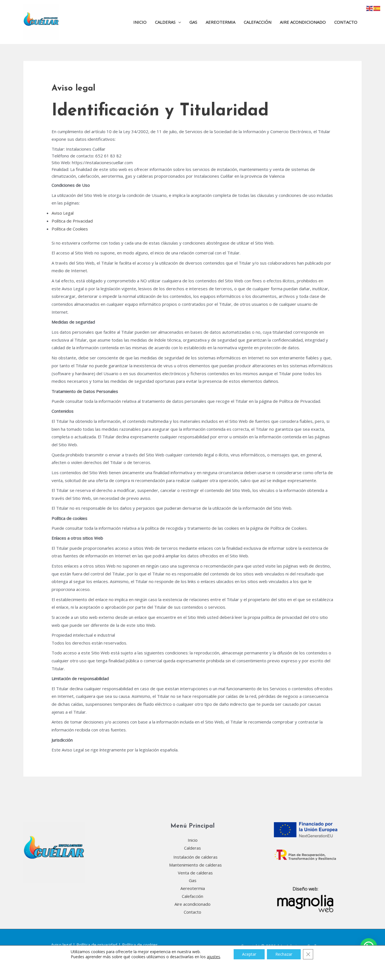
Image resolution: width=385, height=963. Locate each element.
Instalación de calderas (195, 857)
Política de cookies (140, 944)
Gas (193, 22)
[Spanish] (377, 8)
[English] (369, 8)
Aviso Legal (63, 213)
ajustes (213, 956)
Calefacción (257, 22)
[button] (178, 22)
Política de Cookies (70, 229)
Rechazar (283, 954)
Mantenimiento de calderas (195, 865)
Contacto (345, 22)
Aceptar (249, 954)
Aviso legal (61, 944)
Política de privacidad (96, 944)
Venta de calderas (195, 873)
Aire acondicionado (303, 22)
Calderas (165, 22)
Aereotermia (220, 22)
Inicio (140, 22)
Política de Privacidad (72, 221)
